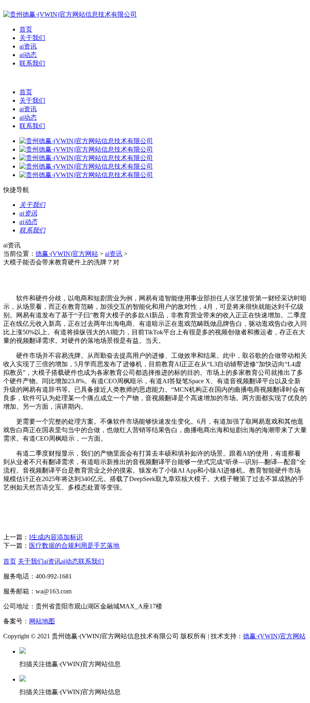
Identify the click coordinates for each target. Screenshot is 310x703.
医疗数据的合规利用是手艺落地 (74, 545)
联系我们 (32, 63)
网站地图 (42, 621)
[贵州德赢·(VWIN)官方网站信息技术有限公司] (70, 14)
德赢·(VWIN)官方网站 (67, 253)
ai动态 (28, 54)
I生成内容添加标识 (56, 537)
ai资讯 (28, 46)
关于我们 (32, 37)
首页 (25, 29)
